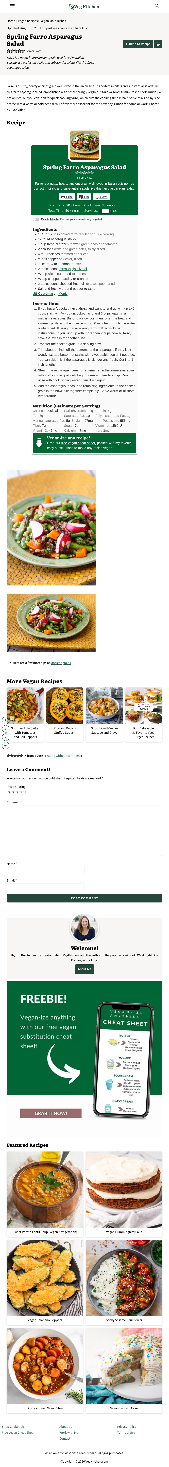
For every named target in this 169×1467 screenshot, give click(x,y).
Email (12, 880)
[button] (8, 51)
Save (103, 197)
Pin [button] (86, 197)
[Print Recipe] (158, 44)
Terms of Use (126, 1432)
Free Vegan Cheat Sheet (18, 1432)
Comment (15, 802)
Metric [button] (63, 293)
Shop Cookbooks (13, 1426)
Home (11, 21)
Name (12, 864)
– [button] (100, 210)
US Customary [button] (44, 293)
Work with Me (68, 1432)
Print (69, 197)
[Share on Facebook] (5, 720)
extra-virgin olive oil (73, 269)
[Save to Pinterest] (5, 737)
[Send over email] (5, 745)
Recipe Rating (16, 786)
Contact (64, 1438)
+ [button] (110, 210)
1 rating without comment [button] (63, 755)
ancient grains (61, 663)
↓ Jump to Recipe (138, 44)
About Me (84, 969)
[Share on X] (5, 729)
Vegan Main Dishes (53, 21)
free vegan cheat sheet (78, 443)
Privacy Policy (126, 1426)
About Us (65, 1426)
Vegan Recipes (28, 21)
